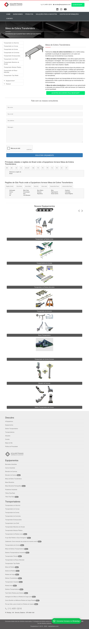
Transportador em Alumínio (11, 43)
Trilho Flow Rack (9, 497)
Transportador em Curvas (11, 46)
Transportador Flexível (11, 556)
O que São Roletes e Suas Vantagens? (16, 537)
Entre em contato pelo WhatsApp (66, 93)
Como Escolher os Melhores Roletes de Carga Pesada (20, 600)
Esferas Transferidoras (11, 578)
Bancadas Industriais (11, 464)
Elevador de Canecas (11, 471)
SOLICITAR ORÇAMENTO (44, 155)
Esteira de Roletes (10, 571)
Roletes (8, 84)
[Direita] (82, 210)
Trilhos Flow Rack (10, 493)
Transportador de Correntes (11, 52)
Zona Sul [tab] (36, 186)
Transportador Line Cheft (11, 59)
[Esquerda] (78, 210)
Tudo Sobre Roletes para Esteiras (14, 593)
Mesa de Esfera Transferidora (13, 479)
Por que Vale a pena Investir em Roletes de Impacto (19, 604)
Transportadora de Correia (12, 545)
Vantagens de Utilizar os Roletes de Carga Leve (18, 596)
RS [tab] (57, 168)
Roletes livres (9, 585)
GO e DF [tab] (27, 168)
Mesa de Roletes (10, 567)
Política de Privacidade (11, 446)
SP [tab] (66, 168)
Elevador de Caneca (10, 475)
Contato (9, 18)
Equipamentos (10, 81)
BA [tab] (11, 168)
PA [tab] (38, 168)
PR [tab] (47, 168)
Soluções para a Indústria (46, 14)
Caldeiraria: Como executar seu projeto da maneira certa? (21, 541)
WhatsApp (78, 5)
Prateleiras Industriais (11, 489)
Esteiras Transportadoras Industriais (15, 552)
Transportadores (9, 432)
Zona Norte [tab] (19, 186)
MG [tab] (33, 168)
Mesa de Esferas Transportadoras (14, 549)
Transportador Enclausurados (12, 56)
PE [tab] (42, 168)
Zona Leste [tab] (44, 186)
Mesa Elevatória (9, 482)
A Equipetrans (9, 421)
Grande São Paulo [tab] (54, 186)
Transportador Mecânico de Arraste (11, 63)
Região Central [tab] (9, 186)
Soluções (7, 436)
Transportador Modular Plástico (12, 67)
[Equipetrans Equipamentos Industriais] (14, 4)
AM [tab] (7, 168)
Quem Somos (18, 14)
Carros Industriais (10, 468)
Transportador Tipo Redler (11, 75)
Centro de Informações (69, 14)
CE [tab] (16, 168)
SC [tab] (61, 168)
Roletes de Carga (10, 574)
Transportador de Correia (11, 49)
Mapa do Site (9, 443)
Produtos (29, 14)
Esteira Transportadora (11, 428)
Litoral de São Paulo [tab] (67, 186)
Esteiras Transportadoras (12, 589)
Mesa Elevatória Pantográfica (13, 486)
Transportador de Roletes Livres (14, 534)
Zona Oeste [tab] (28, 186)
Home (8, 14)
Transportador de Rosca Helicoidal (10, 71)
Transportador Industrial (11, 582)
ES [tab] (21, 168)
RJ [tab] (52, 168)
